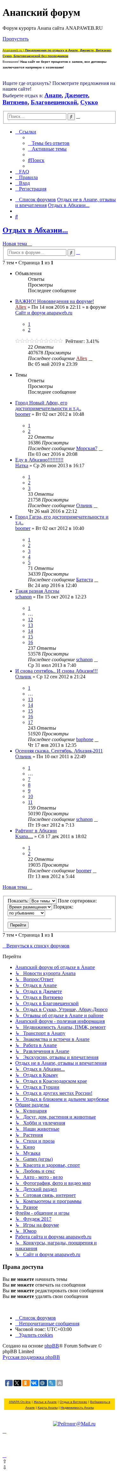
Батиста (84, 579)
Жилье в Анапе (45, 1402)
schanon (23, 596)
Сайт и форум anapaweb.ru (43, 312)
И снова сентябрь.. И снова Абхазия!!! (56, 671)
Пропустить (16, 39)
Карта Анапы (48, 1407)
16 (30, 642)
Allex (20, 307)
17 (30, 722)
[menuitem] (48, 143)
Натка (21, 465)
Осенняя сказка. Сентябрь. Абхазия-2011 (59, 750)
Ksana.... (24, 836)
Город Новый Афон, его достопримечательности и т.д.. (48, 405)
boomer (22, 414)
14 (30, 631)
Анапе (53, 95)
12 (30, 619)
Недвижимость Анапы (77, 1407)
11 (30, 802)
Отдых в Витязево (73, 1402)
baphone (84, 739)
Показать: (19, 900)
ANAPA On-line (20, 1402)
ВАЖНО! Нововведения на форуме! (54, 301)
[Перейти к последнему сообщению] (90, 358)
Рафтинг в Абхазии (36, 830)
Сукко (89, 102)
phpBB (51, 1345)
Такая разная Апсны (37, 591)
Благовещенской (54, 102)
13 (30, 625)
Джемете (76, 95)
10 (30, 796)
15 (30, 636)
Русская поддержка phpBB (31, 1357)
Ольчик (84, 505)
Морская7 (86, 448)
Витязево (15, 102)
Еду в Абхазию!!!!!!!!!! (39, 459)
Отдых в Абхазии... (35, 230)
